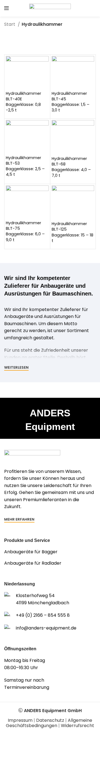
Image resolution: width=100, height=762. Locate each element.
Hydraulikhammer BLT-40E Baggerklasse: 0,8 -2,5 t (23, 102)
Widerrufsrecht (77, 725)
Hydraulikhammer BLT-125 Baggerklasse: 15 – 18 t (72, 232)
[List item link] (50, 551)
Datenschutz (50, 720)
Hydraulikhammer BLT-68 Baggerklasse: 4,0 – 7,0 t (71, 167)
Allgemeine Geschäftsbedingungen (49, 723)
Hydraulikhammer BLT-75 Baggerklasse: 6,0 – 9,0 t (25, 231)
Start (10, 24)
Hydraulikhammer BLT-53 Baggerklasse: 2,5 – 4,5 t (25, 166)
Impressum (20, 720)
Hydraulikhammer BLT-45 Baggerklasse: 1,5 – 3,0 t (70, 102)
